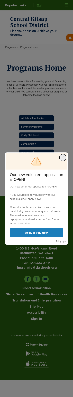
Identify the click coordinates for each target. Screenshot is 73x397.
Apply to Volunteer (36, 233)
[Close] (62, 157)
